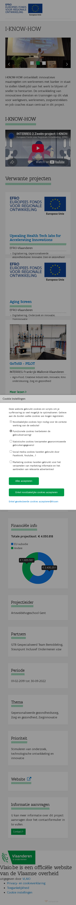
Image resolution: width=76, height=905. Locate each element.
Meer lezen (17, 392)
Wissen (54, 501)
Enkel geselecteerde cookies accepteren (29, 501)
